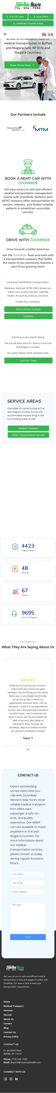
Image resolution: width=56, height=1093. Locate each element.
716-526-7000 (16, 16)
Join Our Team (28, 360)
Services (8, 1010)
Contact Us (10, 1032)
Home (7, 1002)
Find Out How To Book (28, 309)
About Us (9, 1019)
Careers (8, 1023)
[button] (23, 749)
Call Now (28, 316)
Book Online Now (20, 65)
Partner (8, 1015)
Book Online (42, 16)
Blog (6, 1028)
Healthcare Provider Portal (29, 23)
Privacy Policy (11, 1037)
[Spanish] (50, 33)
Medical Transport (28, 428)
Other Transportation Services (28, 435)
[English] (44, 33)
